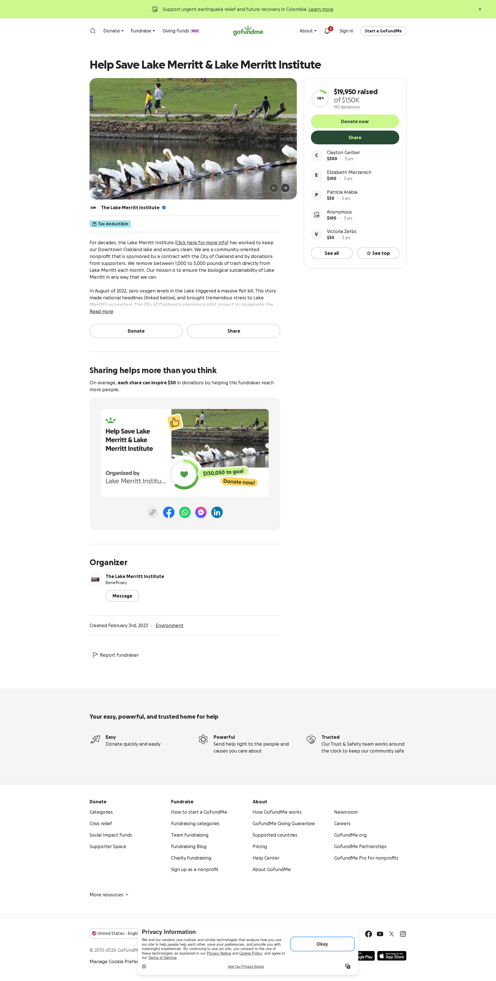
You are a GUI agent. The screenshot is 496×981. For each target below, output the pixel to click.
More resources (106, 894)
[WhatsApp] (185, 512)
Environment (169, 625)
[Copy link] (152, 512)
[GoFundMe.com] (248, 31)
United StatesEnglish (119, 933)
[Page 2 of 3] (105, 190)
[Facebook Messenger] (201, 512)
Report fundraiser (119, 655)
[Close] (480, 9)
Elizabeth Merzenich (349, 172)
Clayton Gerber (343, 152)
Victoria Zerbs (341, 231)
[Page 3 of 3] (109, 190)
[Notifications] (327, 31)
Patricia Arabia (342, 192)
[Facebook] (169, 512)
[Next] (285, 188)
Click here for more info (201, 242)
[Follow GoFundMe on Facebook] (368, 934)
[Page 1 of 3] (100, 190)
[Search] (93, 31)
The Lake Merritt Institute (130, 207)
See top (381, 253)
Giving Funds (180, 30)
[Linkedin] (217, 512)
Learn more (321, 9)
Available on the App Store (391, 956)
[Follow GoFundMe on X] (391, 934)
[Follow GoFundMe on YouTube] (380, 934)
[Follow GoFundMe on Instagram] (403, 934)
